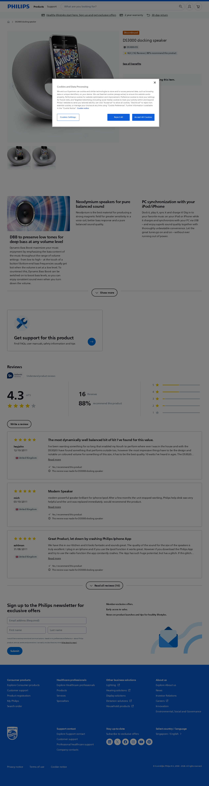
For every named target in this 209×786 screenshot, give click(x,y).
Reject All (118, 117)
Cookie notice (83, 108)
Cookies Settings (68, 117)
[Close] (154, 82)
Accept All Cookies (143, 117)
